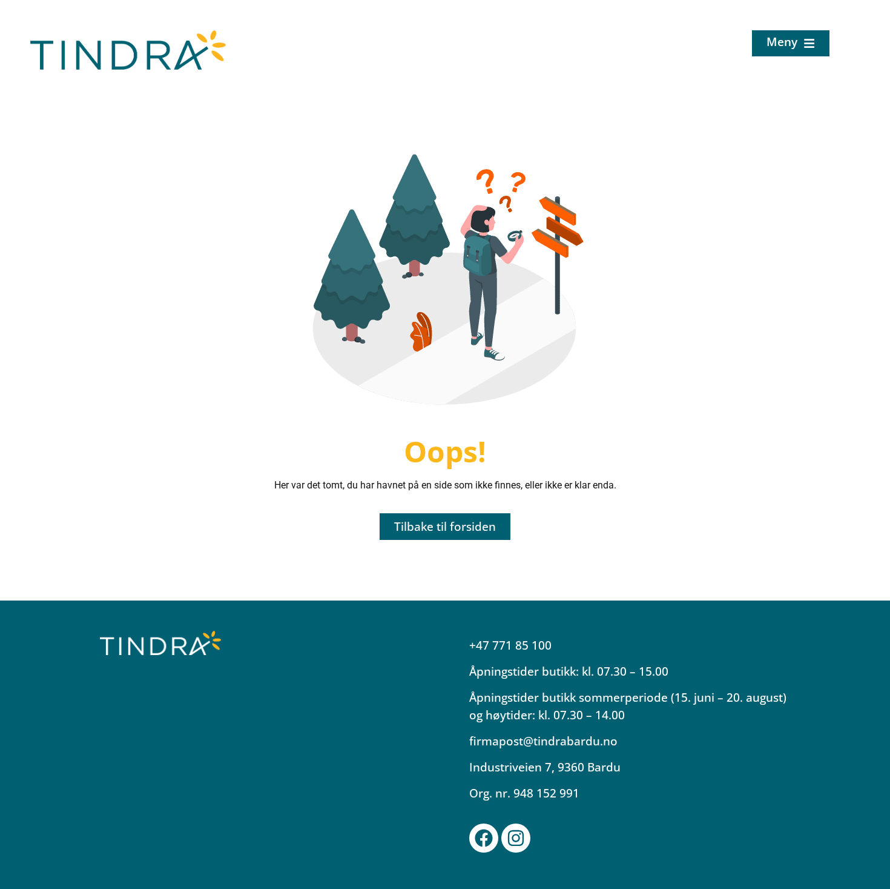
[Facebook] (483, 838)
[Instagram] (515, 838)
